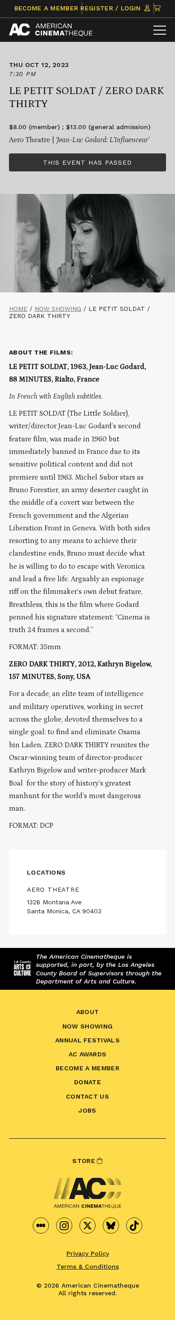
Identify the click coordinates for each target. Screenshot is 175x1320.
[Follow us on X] (87, 1225)
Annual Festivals (87, 1040)
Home (18, 308)
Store (84, 1160)
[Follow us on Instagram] (64, 1225)
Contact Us (87, 1096)
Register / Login (111, 8)
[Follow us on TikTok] (134, 1225)
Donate (87, 1082)
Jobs (87, 1110)
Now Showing (58, 308)
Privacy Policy (87, 1253)
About (87, 1011)
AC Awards (88, 1054)
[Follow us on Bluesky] (111, 1225)
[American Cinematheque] (50, 29)
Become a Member (46, 8)
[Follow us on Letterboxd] (41, 1225)
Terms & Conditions (88, 1266)
